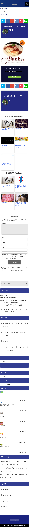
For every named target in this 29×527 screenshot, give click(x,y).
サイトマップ (14, 520)
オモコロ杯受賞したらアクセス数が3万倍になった (7, 163)
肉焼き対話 (4, 202)
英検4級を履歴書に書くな (5, 446)
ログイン (5, 489)
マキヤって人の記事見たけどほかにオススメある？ (7, 129)
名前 (3, 237)
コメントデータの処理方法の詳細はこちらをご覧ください (14, 271)
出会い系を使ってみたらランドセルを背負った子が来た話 (8, 436)
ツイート (2, 361)
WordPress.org (8, 506)
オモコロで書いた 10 (20, 128)
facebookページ (5, 365)
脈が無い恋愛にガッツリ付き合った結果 (8, 393)
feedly (15, 76)
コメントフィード (8, 501)
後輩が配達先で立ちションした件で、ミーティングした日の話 (21, 186)
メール (4, 242)
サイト (3, 247)
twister (14, 4)
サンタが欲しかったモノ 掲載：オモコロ (7, 146)
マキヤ (5, 35)
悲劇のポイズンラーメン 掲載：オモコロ (21, 146)
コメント (4, 223)
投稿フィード (7, 495)
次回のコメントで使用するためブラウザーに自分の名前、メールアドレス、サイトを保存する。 (14, 255)
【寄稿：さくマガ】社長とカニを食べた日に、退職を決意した (21, 204)
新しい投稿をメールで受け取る (11, 258)
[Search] (26, 284)
